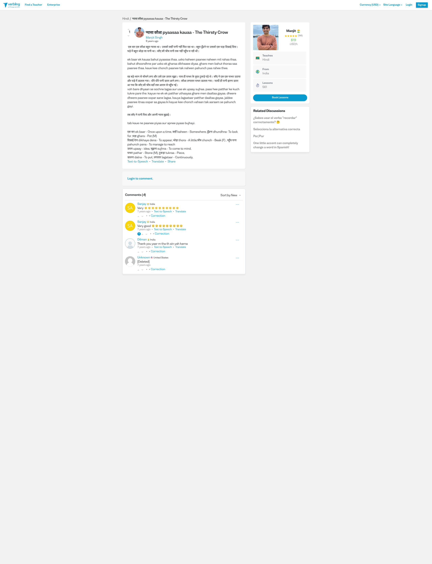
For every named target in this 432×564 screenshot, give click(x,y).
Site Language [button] (391, 5)
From (265, 69)
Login (409, 5)
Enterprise (53, 5)
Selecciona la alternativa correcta (276, 129)
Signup (422, 5)
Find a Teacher (33, 5)
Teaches (267, 56)
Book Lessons (280, 98)
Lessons (267, 83)
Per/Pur (258, 136)
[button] (370, 5)
